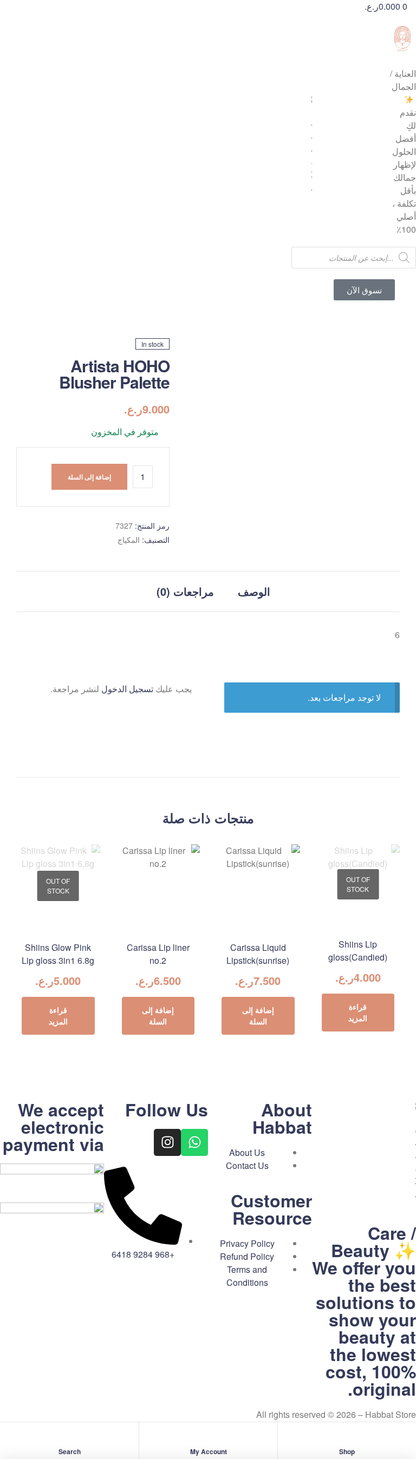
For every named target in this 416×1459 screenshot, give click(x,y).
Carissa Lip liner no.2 (158, 954)
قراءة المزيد (357, 1012)
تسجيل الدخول (127, 688)
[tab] (254, 591)
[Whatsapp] (194, 1142)
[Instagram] (167, 1142)
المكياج (129, 539)
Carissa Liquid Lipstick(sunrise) (257, 954)
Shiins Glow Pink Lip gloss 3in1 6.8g (58, 954)
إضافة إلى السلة (89, 477)
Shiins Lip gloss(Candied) (357, 950)
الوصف (254, 591)
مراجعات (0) (185, 591)
